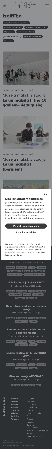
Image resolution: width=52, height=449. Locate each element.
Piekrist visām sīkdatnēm (26, 226)
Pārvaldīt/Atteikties (26, 232)
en (45, 194)
